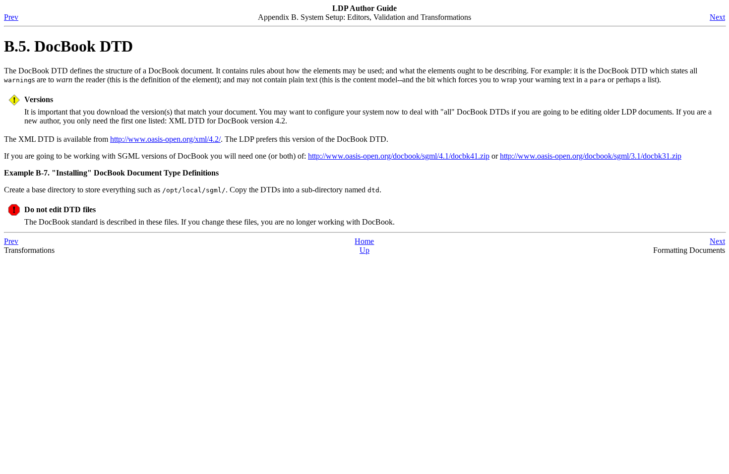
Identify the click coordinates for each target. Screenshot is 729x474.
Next (717, 17)
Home (364, 241)
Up (364, 250)
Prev (11, 17)
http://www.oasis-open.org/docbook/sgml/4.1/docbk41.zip (398, 156)
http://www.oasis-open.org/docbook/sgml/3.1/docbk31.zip (590, 156)
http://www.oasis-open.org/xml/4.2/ (165, 139)
